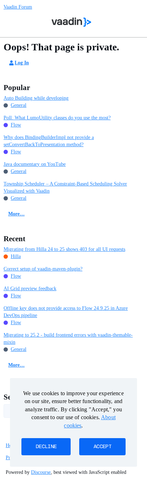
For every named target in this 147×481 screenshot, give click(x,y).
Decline (46, 446)
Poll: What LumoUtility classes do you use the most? (57, 117)
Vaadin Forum (18, 7)
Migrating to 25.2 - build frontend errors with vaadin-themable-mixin (68, 338)
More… (16, 214)
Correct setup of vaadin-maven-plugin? (43, 269)
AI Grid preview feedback (30, 288)
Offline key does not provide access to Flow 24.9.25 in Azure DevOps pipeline (66, 312)
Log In (22, 62)
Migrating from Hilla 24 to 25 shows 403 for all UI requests (64, 249)
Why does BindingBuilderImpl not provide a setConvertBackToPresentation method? (49, 141)
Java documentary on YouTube (35, 164)
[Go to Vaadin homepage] (71, 22)
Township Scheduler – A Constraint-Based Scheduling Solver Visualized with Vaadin (65, 187)
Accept (102, 446)
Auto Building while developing (36, 98)
